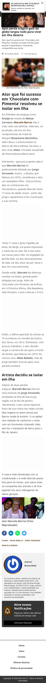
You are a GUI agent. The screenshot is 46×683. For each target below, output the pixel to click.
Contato (22, 656)
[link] (13, 564)
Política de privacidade (21, 668)
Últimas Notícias (21, 662)
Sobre (21, 651)
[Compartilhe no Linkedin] (10, 533)
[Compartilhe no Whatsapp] (17, 533)
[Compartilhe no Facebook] (4, 533)
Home (21, 645)
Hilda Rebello (16, 540)
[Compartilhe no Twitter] (24, 533)
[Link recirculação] (6, 6)
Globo (5, 540)
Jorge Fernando (32, 540)
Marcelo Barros (10, 545)
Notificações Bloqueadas (23, 623)
